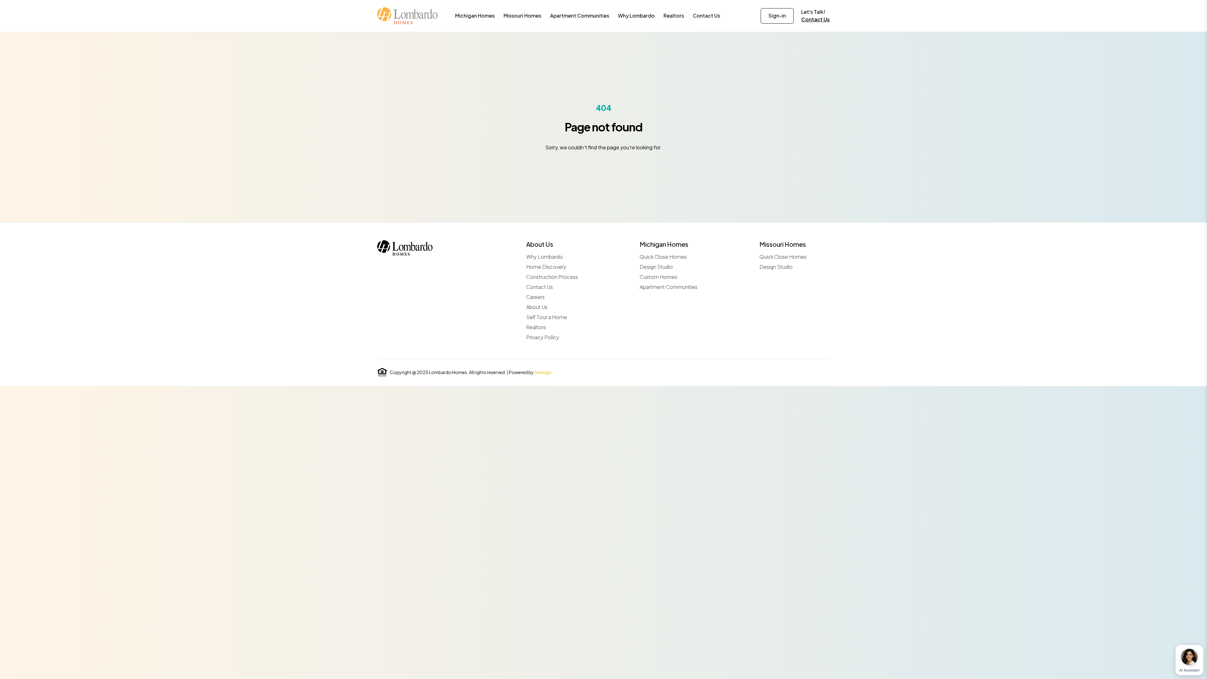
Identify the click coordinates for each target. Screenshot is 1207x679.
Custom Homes (658, 276)
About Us (537, 307)
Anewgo (543, 372)
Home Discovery (546, 266)
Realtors (536, 327)
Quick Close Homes (663, 256)
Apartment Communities (668, 287)
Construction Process (552, 276)
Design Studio (656, 266)
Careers (535, 297)
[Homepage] (407, 16)
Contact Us (815, 19)
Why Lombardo (544, 256)
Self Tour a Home (546, 317)
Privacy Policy (542, 337)
